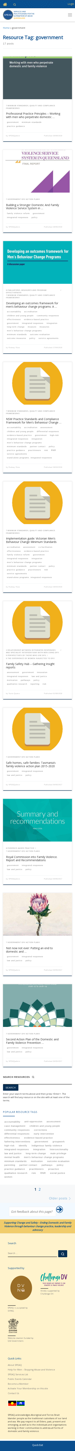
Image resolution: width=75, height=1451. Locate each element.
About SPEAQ (15, 1364)
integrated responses (16, 1149)
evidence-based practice (38, 1138)
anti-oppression (33, 1121)
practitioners (36, 1169)
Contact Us (13, 1393)
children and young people (45, 1126)
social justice (57, 1173)
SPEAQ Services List (18, 1374)
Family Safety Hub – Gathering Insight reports (30, 665)
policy (60, 1165)
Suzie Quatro (14, 693)
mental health (12, 1157)
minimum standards (15, 1161)
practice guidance (14, 1169)
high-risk (9, 1145)
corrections (40, 1130)
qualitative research (15, 1173)
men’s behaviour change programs (44, 1157)
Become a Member (18, 1383)
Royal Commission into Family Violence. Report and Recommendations (31, 858)
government (41, 1141)
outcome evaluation (58, 1161)
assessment (54, 1121)
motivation (37, 1161)
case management (14, 1126)
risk (34, 1173)
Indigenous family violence (47, 1145)
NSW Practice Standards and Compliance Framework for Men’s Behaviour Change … (33, 420)
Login (71, 4)
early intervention (44, 1134)
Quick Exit (37, 1445)
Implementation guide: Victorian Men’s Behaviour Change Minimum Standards (31, 540)
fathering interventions (17, 1141)
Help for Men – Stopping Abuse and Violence (31, 1369)
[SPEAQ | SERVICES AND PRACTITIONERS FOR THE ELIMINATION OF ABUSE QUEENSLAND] (18, 14)
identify (23, 1145)
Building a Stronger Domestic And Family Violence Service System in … (32, 206)
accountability (12, 1122)
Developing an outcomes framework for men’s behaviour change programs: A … (32, 304)
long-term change (36, 1153)
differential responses (17, 1134)
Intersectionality (59, 1149)
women (8, 1177)
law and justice (13, 1153)
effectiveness (12, 1138)
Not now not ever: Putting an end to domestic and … (29, 949)
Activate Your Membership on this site (28, 1388)
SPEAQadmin (14, 136)
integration (39, 1149)
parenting (9, 1165)
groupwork (59, 1141)
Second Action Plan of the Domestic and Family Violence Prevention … (32, 1041)
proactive (53, 1169)
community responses (17, 1130)
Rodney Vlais (14, 348)
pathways (47, 1165)
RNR (43, 1173)
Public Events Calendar (20, 1378)
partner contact (28, 1165)
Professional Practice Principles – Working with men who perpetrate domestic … (33, 115)
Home (6, 27)
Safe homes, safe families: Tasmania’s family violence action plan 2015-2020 (31, 764)
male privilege (58, 1153)
